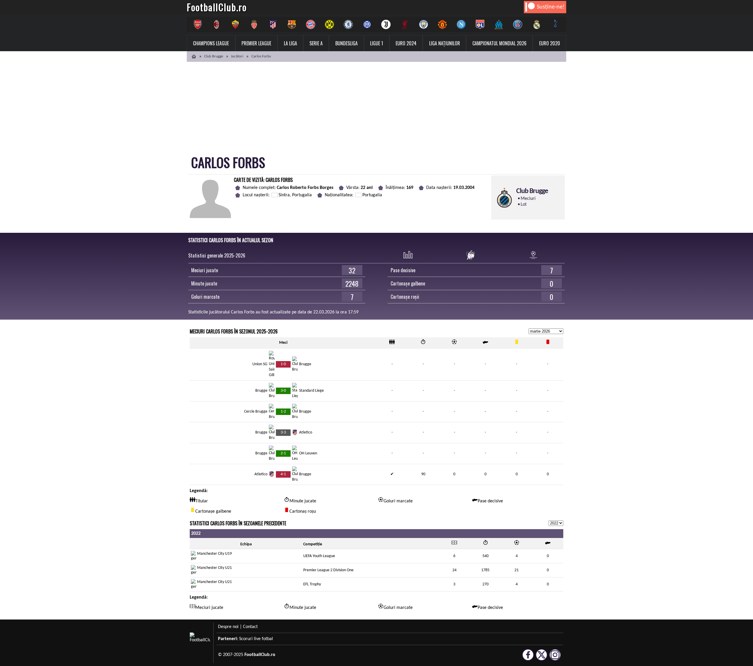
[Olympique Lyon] (480, 24)
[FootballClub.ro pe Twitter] (541, 658)
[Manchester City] (423, 24)
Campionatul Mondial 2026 (499, 43)
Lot (524, 204)
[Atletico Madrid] (273, 24)
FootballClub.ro (217, 7)
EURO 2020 (549, 43)
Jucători (237, 56)
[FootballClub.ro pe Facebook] (528, 658)
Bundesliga (346, 43)
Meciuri (528, 198)
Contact (250, 627)
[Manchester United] (442, 24)
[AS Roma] (235, 24)
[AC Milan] (216, 24)
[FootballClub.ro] (193, 56)
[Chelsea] (348, 24)
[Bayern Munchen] (310, 24)
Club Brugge (213, 56)
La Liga (290, 43)
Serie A (316, 43)
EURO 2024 (406, 43)
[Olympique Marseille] (498, 24)
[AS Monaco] (254, 24)
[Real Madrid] (536, 24)
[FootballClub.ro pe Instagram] (555, 658)
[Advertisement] (376, 106)
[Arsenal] (197, 24)
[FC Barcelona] (291, 24)
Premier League (256, 43)
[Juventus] (385, 24)
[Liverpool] (404, 24)
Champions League (211, 43)
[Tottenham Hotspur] (555, 24)
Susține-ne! (551, 7)
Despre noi (228, 627)
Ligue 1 (376, 43)
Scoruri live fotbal (256, 639)
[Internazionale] (367, 24)
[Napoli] (461, 24)
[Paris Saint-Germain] (517, 24)
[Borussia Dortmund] (329, 24)
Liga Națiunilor (444, 43)
